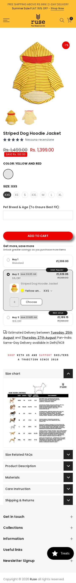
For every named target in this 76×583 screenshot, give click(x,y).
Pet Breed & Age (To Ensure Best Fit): (31, 207)
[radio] (38, 261)
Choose (31, 302)
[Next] (73, 30)
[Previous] (3, 30)
